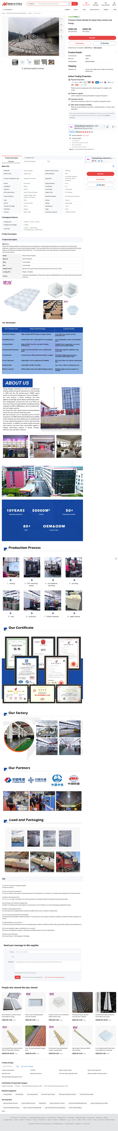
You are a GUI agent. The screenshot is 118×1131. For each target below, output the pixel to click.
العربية (68, 1119)
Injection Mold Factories (28, 1103)
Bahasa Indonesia (110, 1119)
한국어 (74, 1119)
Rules (115, 9)
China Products (23, 1117)
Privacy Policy (86, 1123)
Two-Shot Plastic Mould (86, 1094)
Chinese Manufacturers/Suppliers (37, 1117)
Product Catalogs (28, 1066)
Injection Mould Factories (10, 1103)
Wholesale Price (62, 1117)
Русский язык (42, 1119)
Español (22, 1119)
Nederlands (62, 1119)
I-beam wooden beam (8, 1070)
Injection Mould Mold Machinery (78, 1103)
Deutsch (56, 1119)
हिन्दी (84, 1119)
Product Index (90, 1117)
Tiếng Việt (101, 1119)
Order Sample (98, 47)
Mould (30, 13)
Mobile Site (99, 1117)
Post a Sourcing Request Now (55, 977)
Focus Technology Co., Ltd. (47, 1123)
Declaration (78, 1123)
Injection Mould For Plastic (57, 1103)
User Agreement (69, 1123)
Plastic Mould (37, 13)
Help (84, 9)
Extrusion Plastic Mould (48, 1094)
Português (28, 1119)
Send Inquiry (80, 43)
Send (17, 977)
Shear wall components (94, 1070)
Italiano (50, 1119)
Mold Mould (42, 1103)
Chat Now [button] (106, 43)
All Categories (8, 9)
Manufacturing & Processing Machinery (16, 13)
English (16, 1119)
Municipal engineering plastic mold (11, 1077)
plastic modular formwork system (97, 1073)
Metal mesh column (36, 1073)
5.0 (93, 161)
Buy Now (92, 38)
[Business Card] (113, 166)
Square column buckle (65, 1070)
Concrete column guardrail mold (68, 1073)
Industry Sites (70, 1117)
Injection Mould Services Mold (99, 1103)
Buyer (75, 9)
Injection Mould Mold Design (11, 1108)
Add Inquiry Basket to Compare (34, 68)
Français (35, 1119)
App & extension (94, 9)
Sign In (71, 149)
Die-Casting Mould (32, 1094)
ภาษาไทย (89, 1119)
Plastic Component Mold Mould (32, 1108)
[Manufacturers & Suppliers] (12, 4)
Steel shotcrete (6, 1073)
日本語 (79, 1119)
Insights (106, 1117)
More (3, 1111)
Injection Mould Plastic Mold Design (55, 1108)
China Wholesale (51, 1117)
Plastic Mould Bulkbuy (75, 1108)
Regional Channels (80, 1117)
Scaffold (32, 1070)
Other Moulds (19, 1094)
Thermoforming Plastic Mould (67, 1094)
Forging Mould (7, 1094)
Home (3, 13)
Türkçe (95, 1119)
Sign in (114, 5)
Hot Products (14, 1117)
